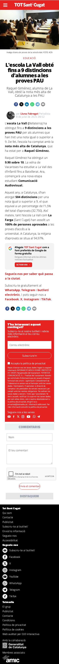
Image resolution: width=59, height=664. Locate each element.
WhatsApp (12, 290)
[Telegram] (39, 417)
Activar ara (22, 264)
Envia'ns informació (13, 531)
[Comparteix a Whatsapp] (32, 104)
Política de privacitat (14, 625)
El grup (6, 607)
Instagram (31, 299)
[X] (19, 417)
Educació (29, 58)
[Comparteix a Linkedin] (27, 104)
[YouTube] (29, 417)
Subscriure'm (29, 356)
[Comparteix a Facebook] (16, 104)
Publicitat (7, 522)
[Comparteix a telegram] (38, 104)
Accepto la (28, 363)
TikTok (46, 299)
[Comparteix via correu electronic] (43, 104)
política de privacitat (34, 363)
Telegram (28, 290)
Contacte (7, 517)
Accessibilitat (10, 540)
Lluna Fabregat (29, 113)
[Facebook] (14, 417)
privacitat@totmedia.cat (18, 404)
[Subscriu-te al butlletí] (9, 417)
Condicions (8, 620)
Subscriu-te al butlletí (15, 526)
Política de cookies (13, 629)
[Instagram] (23, 417)
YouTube (14, 576)
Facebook (12, 299)
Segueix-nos (9, 536)
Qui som (7, 513)
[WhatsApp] (35, 417)
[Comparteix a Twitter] (21, 104)
